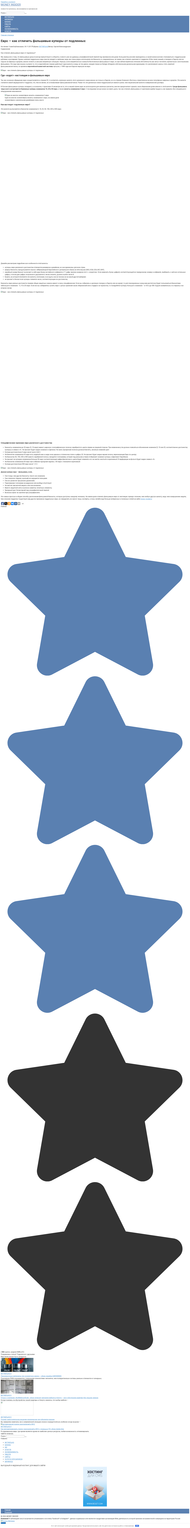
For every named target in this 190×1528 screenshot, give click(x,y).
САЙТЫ (7, 26)
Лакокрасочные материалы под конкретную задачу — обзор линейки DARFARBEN (31, 1376)
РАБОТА (8, 24)
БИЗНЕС (8, 22)
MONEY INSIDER (11, 4)
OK (137, 1526)
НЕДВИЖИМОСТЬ (11, 29)
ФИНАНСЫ (9, 19)
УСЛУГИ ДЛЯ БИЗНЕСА (13, 1459)
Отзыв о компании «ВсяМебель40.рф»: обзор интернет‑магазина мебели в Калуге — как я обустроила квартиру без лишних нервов (49, 1398)
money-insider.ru (146, 499)
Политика (8, 1512)
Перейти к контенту (8, 2)
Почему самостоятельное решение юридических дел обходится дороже (28, 1419)
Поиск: (3, 13)
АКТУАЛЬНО (9, 17)
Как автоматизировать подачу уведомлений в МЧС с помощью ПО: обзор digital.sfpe (32, 1429)
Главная (8, 1510)
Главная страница (7, 35)
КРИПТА (8, 31)
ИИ (6, 1447)
